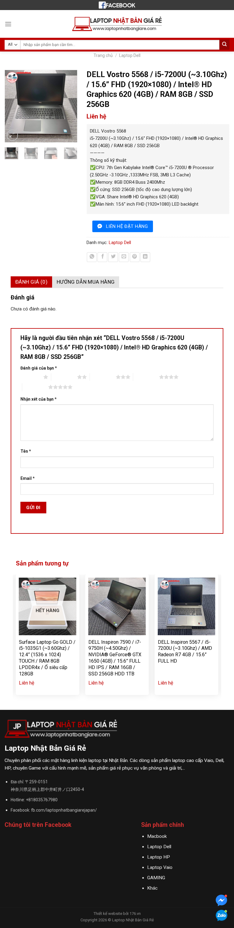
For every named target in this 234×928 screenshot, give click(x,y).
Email (27, 478)
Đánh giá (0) (31, 282)
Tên (25, 451)
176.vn (135, 913)
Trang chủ (103, 55)
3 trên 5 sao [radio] (103, 376)
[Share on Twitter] (113, 257)
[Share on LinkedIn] (145, 257)
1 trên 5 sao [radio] (30, 376)
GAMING (156, 877)
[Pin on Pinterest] (135, 257)
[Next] (69, 106)
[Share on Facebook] (102, 257)
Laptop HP (158, 857)
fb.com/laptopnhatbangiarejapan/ (64, 810)
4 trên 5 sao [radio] (146, 376)
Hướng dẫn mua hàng (86, 282)
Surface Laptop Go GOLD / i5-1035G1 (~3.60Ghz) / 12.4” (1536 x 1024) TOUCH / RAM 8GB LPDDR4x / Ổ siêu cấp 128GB (47, 658)
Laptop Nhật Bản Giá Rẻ (133, 920)
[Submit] (224, 45)
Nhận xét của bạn (38, 399)
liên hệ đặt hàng (127, 226)
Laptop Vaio (159, 867)
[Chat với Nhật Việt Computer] (221, 901)
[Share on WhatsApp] (92, 257)
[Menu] (8, 24)
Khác (152, 888)
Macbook (157, 836)
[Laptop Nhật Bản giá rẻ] (117, 5)
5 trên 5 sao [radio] (35, 386)
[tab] (31, 282)
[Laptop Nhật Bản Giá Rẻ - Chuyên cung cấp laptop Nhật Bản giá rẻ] (117, 24)
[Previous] (12, 106)
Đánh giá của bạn (38, 368)
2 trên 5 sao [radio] (64, 376)
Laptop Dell (129, 55)
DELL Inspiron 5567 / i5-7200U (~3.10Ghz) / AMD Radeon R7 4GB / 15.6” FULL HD (185, 651)
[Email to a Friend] (124, 257)
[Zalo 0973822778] (221, 916)
